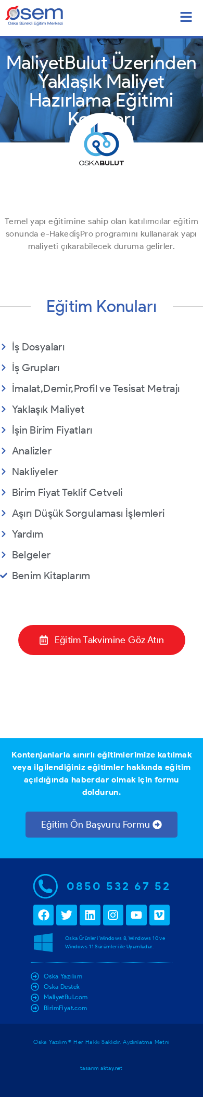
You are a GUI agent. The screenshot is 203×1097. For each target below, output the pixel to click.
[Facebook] (43, 915)
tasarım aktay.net (101, 1068)
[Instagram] (113, 915)
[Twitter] (66, 915)
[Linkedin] (90, 915)
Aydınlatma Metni (146, 1042)
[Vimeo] (159, 915)
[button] (186, 17)
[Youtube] (136, 915)
